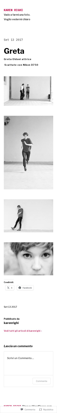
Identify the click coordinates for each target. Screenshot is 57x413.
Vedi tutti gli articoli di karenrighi (22, 330)
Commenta (41, 381)
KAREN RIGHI (13, 10)
